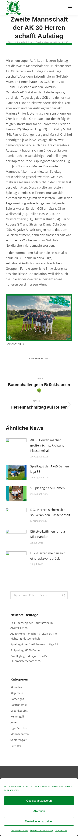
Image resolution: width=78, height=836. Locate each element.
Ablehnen (39, 811)
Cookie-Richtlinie (19, 830)
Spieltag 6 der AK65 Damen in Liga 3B (51, 469)
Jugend (14, 722)
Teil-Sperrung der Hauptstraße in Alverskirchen (31, 625)
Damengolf (17, 699)
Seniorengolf (18, 740)
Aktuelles (16, 687)
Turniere (15, 745)
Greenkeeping (19, 710)
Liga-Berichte (18, 728)
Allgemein (16, 693)
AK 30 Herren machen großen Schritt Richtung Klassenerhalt (47, 445)
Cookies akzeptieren (39, 800)
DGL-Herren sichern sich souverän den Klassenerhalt (50, 512)
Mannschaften (19, 734)
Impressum (61, 830)
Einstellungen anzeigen (39, 821)
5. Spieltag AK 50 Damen (47, 488)
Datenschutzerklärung (42, 830)
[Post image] (16, 445)
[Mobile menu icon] (70, 7)
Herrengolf (17, 716)
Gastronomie (18, 705)
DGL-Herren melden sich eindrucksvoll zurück (48, 555)
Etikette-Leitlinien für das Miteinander (48, 534)
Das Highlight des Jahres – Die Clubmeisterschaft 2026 (29, 658)
